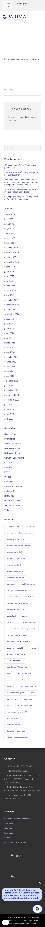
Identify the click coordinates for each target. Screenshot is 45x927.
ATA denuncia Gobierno (15, 578)
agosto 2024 (9, 319)
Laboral (7, 838)
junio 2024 (9, 328)
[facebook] (36, 4)
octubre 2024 (10, 309)
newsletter (9, 482)
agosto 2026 (9, 214)
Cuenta (8, 5)
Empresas (8, 467)
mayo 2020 (9, 414)
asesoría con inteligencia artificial (19, 533)
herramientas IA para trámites (17, 680)
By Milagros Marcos (13, 444)
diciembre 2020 (11, 390)
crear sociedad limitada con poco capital (21, 629)
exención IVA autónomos (16, 654)
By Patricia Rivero (12, 448)
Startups (8, 828)
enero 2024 (9, 352)
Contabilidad (11, 616)
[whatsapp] (31, 4)
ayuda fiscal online (28, 584)
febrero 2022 (10, 371)
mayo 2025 (9, 276)
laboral (32, 693)
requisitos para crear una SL (17, 712)
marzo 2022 (9, 366)
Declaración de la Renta (15, 842)
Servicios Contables (14, 725)
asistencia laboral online (15, 539)
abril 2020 (8, 419)
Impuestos (9, 477)
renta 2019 (9, 491)
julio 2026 (8, 219)
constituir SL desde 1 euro (16, 610)
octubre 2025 (10, 257)
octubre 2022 (10, 362)
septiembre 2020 (11, 400)
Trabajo (7, 510)
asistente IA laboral (14, 565)
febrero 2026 (10, 243)
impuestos (10, 686)
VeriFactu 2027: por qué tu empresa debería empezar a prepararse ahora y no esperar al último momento (21, 182)
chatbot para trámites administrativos (20, 597)
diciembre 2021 (11, 381)
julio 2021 (8, 386)
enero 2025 (9, 295)
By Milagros (9, 439)
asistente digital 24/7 (14, 552)
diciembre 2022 (11, 357)
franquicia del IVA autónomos (17, 667)
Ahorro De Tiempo (13, 526)
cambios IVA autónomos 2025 (17, 590)
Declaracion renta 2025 (15, 648)
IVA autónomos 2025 (28, 686)
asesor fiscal (31, 526)
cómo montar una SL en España (18, 642)
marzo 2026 (9, 238)
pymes (9, 705)
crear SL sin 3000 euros (27, 622)
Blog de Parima (11, 434)
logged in (24, 117)
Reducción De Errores (26, 705)
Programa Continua (13, 486)
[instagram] (29, 7)
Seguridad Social (12, 505)
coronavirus (26, 616)
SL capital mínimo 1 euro (16, 731)
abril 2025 (8, 281)
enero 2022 (9, 376)
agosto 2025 (9, 267)
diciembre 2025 (11, 248)
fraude (9, 673)
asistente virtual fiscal (15, 571)
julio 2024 (8, 324)
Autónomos (9, 823)
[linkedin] (40, 4)
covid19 (9, 622)
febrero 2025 (10, 290)
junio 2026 (9, 224)
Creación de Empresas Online (17, 819)
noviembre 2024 (11, 305)
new (16, 699)
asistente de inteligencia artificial (18, 546)
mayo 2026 (9, 229)
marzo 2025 (9, 286)
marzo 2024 (9, 343)
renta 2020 (9, 496)
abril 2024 (8, 338)
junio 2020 (9, 409)
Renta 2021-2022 (12, 501)
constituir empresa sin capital (17, 603)
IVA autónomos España (15, 693)
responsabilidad (12, 718)
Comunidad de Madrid (14, 458)
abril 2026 (8, 233)
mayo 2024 (9, 333)
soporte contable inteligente (17, 737)
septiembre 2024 (11, 314)
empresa (33, 648)
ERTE (7, 472)
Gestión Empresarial (25, 673)
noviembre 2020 (11, 395)
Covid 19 (8, 463)
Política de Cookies (28, 923)
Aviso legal (28, 920)
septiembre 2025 (11, 262)
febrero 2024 (10, 347)
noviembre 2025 (11, 252)
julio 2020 (8, 405)
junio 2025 (9, 271)
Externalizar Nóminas (14, 661)
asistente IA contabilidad (16, 559)
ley (8, 699)
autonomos (11, 584)
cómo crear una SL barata (16, 635)
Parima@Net (22, 4)
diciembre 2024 (11, 300)
